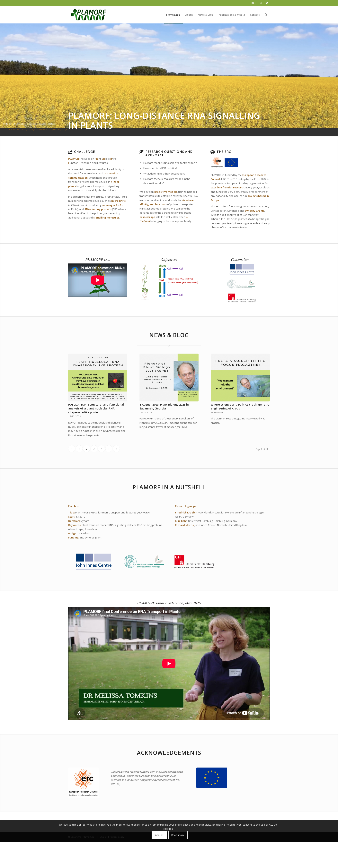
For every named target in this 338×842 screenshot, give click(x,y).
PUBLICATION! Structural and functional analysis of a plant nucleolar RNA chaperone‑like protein (96, 408)
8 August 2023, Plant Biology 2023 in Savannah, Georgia (164, 406)
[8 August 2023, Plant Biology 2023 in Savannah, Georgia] (169, 377)
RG (253, 2)
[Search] (266, 14)
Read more (178, 835)
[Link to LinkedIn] (261, 3)
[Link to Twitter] (267, 3)
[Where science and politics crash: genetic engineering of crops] (240, 377)
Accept (159, 835)
